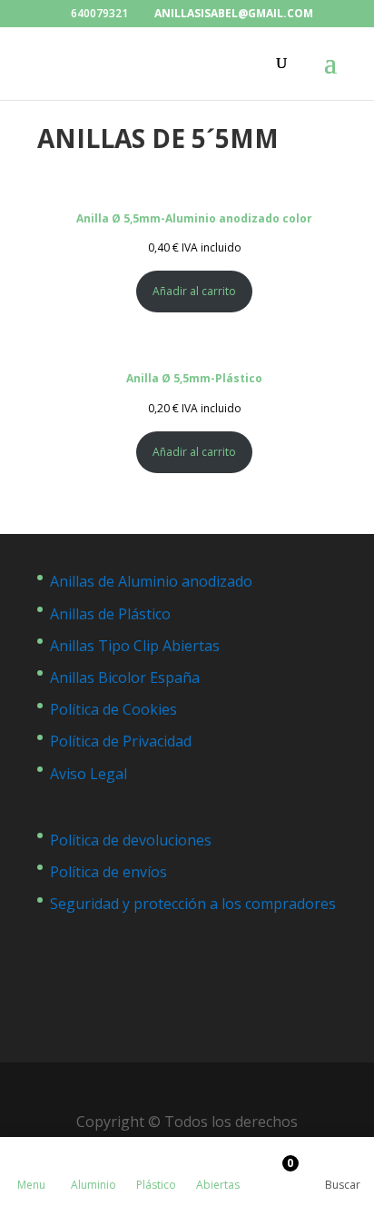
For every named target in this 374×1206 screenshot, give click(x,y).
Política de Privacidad (121, 741)
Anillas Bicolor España (125, 677)
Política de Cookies (113, 709)
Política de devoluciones (131, 840)
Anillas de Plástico (110, 614)
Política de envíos (108, 872)
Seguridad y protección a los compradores (193, 904)
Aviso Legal (88, 774)
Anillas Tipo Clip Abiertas (135, 646)
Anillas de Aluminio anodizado (151, 581)
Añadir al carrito (194, 291)
